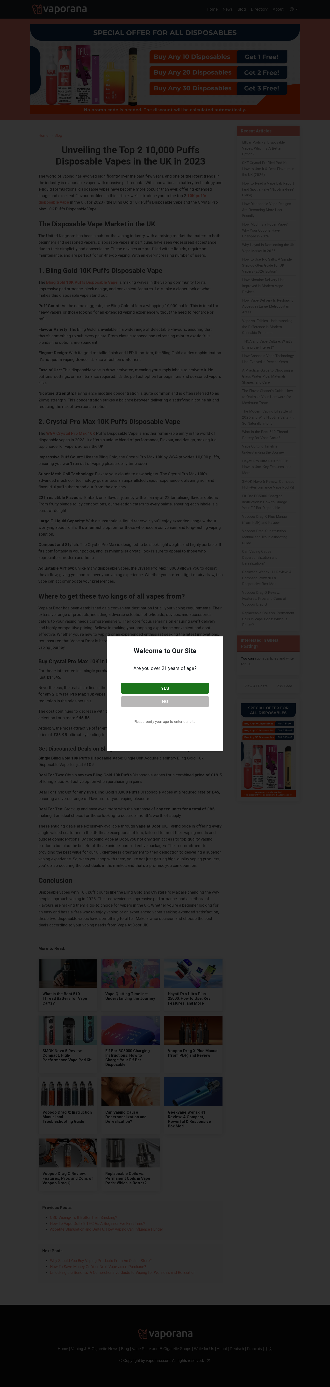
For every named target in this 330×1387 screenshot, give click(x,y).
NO (165, 701)
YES (165, 688)
